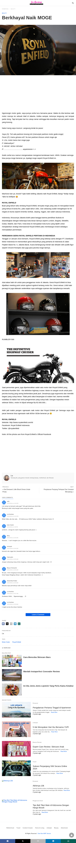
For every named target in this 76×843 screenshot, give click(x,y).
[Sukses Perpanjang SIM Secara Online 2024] (16, 768)
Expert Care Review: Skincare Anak (48, 747)
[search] (73, 3)
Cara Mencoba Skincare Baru (37, 657)
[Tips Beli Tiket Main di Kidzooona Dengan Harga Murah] (16, 807)
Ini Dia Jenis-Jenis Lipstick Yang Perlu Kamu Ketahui (48, 686)
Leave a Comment (38, 614)
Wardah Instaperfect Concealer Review (41, 671)
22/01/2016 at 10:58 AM (12, 604)
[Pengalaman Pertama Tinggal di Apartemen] (16, 709)
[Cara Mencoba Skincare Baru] (12, 661)
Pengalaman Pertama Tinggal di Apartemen (52, 708)
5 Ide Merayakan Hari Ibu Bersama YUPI (51, 727)
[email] (38, 841)
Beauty (13, 8)
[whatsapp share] (19, 623)
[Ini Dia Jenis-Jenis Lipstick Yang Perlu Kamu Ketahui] (12, 690)
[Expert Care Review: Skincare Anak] (16, 749)
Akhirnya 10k (38, 786)
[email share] (11, 623)
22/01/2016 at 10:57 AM (12, 593)
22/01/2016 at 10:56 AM (12, 537)
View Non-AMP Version (44, 833)
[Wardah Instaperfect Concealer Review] (12, 675)
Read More (54, 712)
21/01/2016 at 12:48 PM (12, 503)
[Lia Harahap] (36, 2)
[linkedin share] (15, 623)
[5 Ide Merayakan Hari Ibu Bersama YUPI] (16, 729)
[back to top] (71, 835)
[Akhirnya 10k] (16, 788)
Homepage (5, 8)
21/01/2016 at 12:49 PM (12, 516)
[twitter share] (7, 623)
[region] (38, 94)
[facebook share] (3, 623)
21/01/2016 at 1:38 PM (12, 527)
